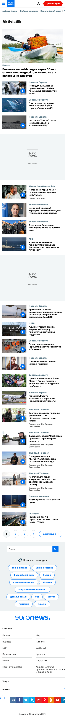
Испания (47, 582)
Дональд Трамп (18, 597)
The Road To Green (39, 409)
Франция (34, 513)
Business (6, 641)
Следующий (49, 534)
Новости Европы (38, 82)
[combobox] (32, 549)
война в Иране (10, 11)
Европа (6, 635)
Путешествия (9, 654)
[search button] (55, 549)
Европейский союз (51, 11)
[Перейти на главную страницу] (11, 3)
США (32, 323)
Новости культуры (39, 496)
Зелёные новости (38, 99)
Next (4, 648)
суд (37, 597)
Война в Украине (29, 11)
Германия (24, 604)
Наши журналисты (12, 667)
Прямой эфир (53, 3)
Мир (31, 238)
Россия (47, 575)
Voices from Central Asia (42, 186)
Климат (6, 65)
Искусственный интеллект (32, 589)
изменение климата (23, 582)
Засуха (51, 597)
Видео (5, 660)
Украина (42, 604)
